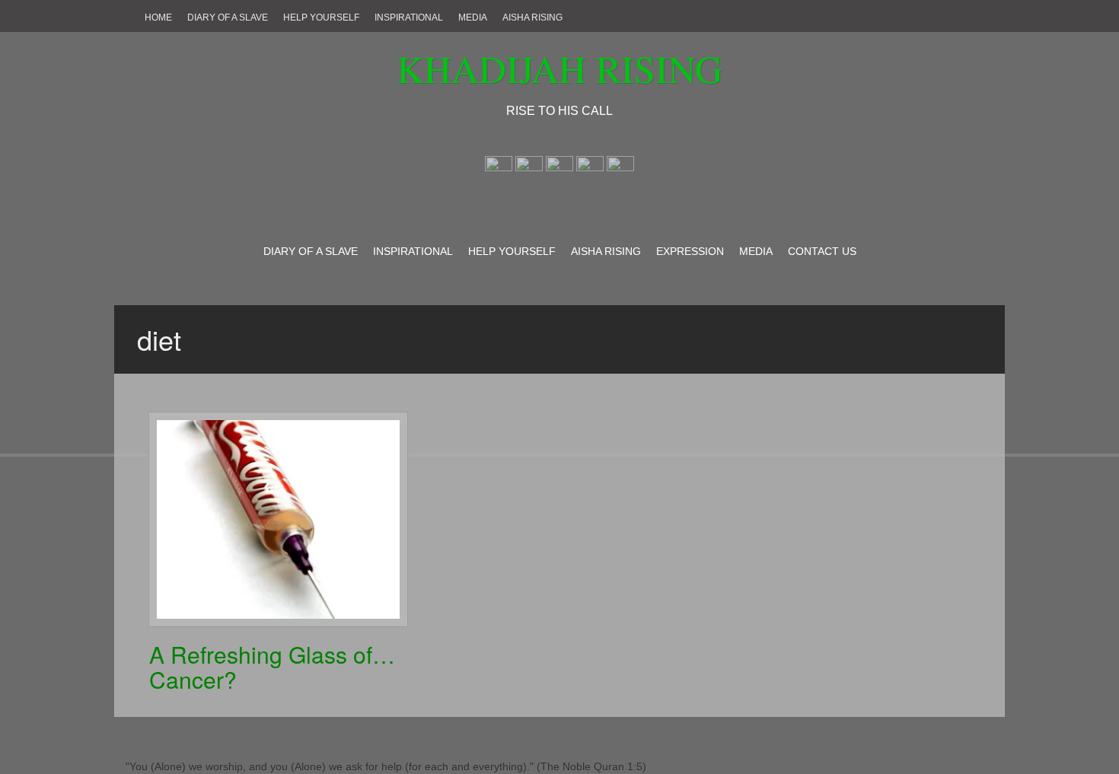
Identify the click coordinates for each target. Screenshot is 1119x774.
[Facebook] (498, 168)
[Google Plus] (559, 168)
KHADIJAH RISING (559, 68)
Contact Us (822, 251)
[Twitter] (529, 168)
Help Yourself (321, 17)
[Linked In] (590, 168)
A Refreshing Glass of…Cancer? (272, 667)
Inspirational (409, 17)
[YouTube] (620, 168)
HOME (158, 17)
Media (472, 17)
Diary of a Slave (227, 17)
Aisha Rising (532, 17)
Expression (690, 251)
